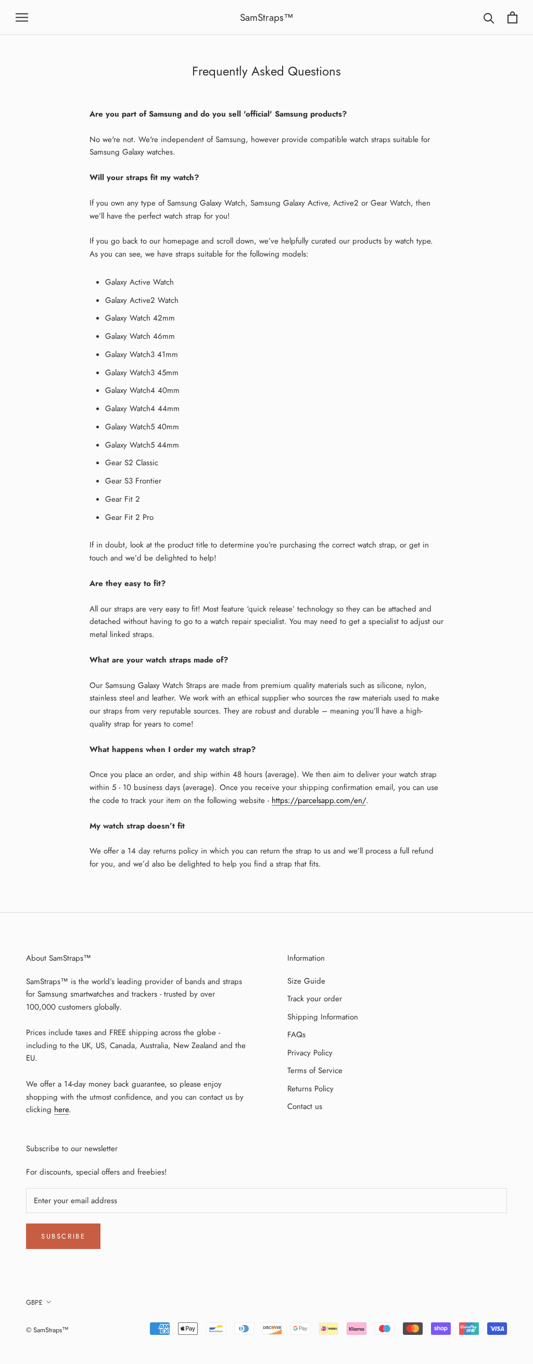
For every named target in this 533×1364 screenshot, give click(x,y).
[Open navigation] (22, 17)
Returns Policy (310, 1088)
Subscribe (63, 1236)
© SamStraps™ (47, 1330)
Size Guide (306, 981)
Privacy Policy (310, 1053)
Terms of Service (314, 1070)
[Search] (489, 17)
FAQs (296, 1034)
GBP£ (34, 1302)
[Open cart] (512, 17)
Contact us (304, 1106)
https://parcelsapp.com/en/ (319, 800)
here (61, 1109)
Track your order (314, 998)
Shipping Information (322, 1017)
